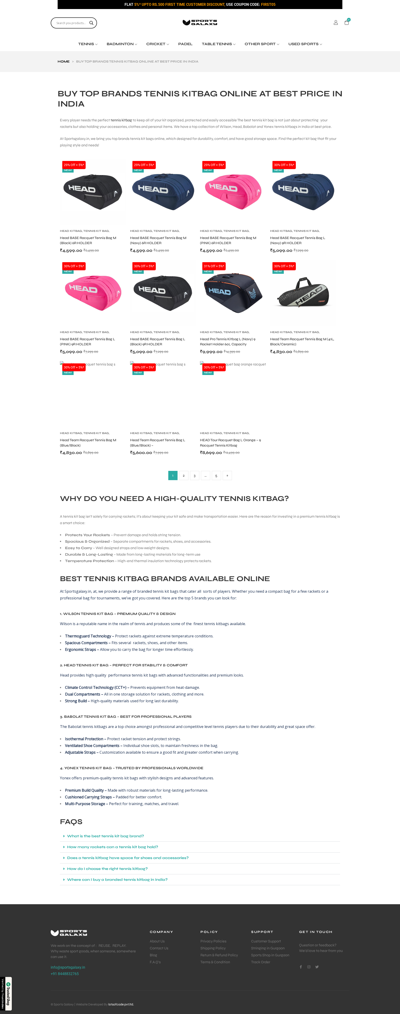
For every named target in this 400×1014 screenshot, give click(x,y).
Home (64, 61)
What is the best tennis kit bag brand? (105, 836)
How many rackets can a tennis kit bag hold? (112, 847)
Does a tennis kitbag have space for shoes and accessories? (128, 858)
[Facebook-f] (301, 967)
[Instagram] (309, 967)
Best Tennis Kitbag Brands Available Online (165, 578)
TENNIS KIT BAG (96, 231)
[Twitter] (317, 967)
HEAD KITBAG (71, 231)
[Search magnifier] (91, 23)
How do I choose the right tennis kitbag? (107, 868)
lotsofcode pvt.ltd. (121, 1004)
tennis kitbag (121, 120)
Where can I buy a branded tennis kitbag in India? (117, 879)
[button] (200, 836)
